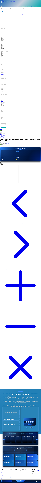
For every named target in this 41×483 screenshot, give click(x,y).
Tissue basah (2, 112)
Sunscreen (2, 104)
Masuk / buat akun (3, 135)
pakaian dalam (2, 48)
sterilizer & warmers (3, 84)
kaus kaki (2, 32)
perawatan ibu (3, 110)
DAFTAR (33, 6)
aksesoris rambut (2, 21)
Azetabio (22, 14)
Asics (2, 14)
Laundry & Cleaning (3, 113)
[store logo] (5, 7)
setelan (2, 38)
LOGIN (26, 6)
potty (2, 117)
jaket (1, 47)
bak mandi (2, 118)
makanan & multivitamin (4, 94)
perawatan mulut (2, 107)
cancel (4, 133)
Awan (15, 14)
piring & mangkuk (3, 90)
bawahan (2, 36)
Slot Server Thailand (2, 475)
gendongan (2, 69)
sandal (1, 31)
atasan (1, 35)
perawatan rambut (2, 106)
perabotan (2, 79)
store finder (22, 8)
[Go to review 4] (30, 427)
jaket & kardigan (2, 39)
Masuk (1, 129)
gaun (1, 37)
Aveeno (9, 14)
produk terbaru (3, 16)
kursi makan (2, 100)
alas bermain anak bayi (4, 123)
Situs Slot (1, 472)
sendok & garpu (2, 91)
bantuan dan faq (11, 472)
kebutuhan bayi (3, 22)
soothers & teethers (3, 85)
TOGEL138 (18, 397)
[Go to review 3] (29, 427)
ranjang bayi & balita (3, 78)
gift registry (14, 1)
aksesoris (2, 40)
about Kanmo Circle (8, 8)
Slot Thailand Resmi (2, 478)
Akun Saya (1, 128)
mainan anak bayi (3, 124)
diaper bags (2, 72)
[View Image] (0, 388)
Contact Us (39, 6)
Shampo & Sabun (2, 105)
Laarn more (7, 143)
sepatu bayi (2, 29)
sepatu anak (2, 30)
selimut (2, 75)
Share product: (1, 164)
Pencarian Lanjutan (2, 131)
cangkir (2, 89)
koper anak (2, 64)
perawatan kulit (2, 103)
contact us (28, 8)
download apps (6, 1)
